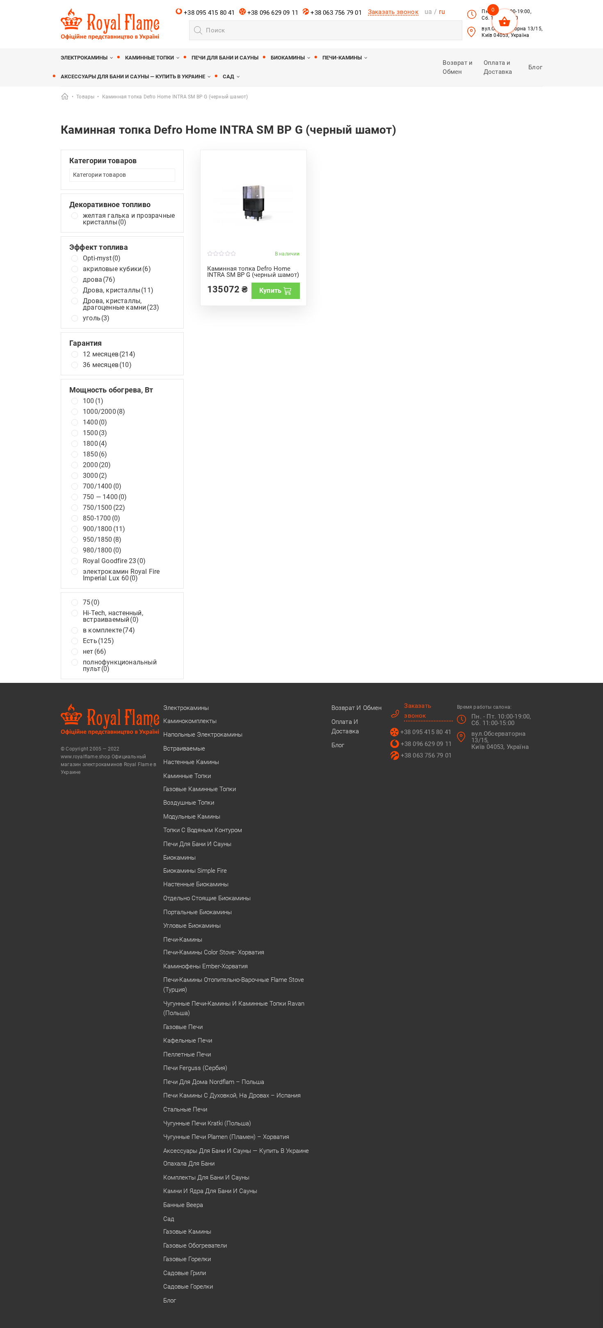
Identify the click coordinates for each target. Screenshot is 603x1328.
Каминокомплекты (190, 721)
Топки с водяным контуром (202, 830)
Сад (228, 76)
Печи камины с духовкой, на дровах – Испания (232, 1095)
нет (94, 651)
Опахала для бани (189, 1163)
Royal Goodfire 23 (114, 561)
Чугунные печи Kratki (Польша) (207, 1123)
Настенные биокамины (195, 884)
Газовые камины (187, 1231)
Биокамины (288, 58)
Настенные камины (191, 762)
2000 (97, 465)
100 (93, 401)
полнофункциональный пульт (120, 665)
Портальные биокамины (197, 912)
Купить (270, 290)
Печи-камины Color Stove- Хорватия (213, 952)
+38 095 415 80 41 (208, 12)
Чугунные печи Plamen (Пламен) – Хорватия (226, 1137)
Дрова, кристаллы (118, 290)
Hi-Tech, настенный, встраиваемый (113, 616)
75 (91, 602)
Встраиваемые (184, 748)
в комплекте (109, 630)
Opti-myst (102, 258)
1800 (95, 443)
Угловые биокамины (192, 925)
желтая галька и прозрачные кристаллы (129, 219)
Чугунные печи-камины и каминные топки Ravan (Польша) (233, 1008)
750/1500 (104, 507)
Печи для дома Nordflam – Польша (213, 1082)
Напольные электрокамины (202, 734)
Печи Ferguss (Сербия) (195, 1068)
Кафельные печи (187, 1040)
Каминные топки (149, 58)
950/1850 (102, 539)
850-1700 (101, 518)
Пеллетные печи (187, 1054)
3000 (95, 475)
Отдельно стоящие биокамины (207, 898)
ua (428, 12)
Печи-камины (342, 58)
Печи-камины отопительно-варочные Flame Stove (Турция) (233, 984)
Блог (535, 67)
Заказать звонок (393, 12)
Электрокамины (84, 58)
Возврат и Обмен (356, 708)
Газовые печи (183, 1027)
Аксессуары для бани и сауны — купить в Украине (133, 76)
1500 (95, 433)
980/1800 (102, 550)
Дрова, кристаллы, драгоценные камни (121, 304)
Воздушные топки (188, 802)
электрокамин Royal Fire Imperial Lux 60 (121, 575)
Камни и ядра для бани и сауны (210, 1191)
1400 (95, 422)
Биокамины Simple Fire (195, 870)
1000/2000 (104, 411)
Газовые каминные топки (199, 789)
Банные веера (183, 1205)
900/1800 (104, 529)
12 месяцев (109, 354)
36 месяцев (107, 365)
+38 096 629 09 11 (272, 12)
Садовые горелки (188, 1286)
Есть (98, 641)
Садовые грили (184, 1273)
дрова (99, 279)
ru (442, 12)
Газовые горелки (187, 1259)
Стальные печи (185, 1109)
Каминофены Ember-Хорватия (205, 966)
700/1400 (102, 486)
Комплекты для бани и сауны (206, 1177)
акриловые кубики (117, 269)
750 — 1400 (105, 497)
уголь (96, 318)
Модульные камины (191, 816)
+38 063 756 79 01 (335, 12)
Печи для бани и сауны (225, 58)
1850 (95, 454)
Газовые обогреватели (195, 1245)
